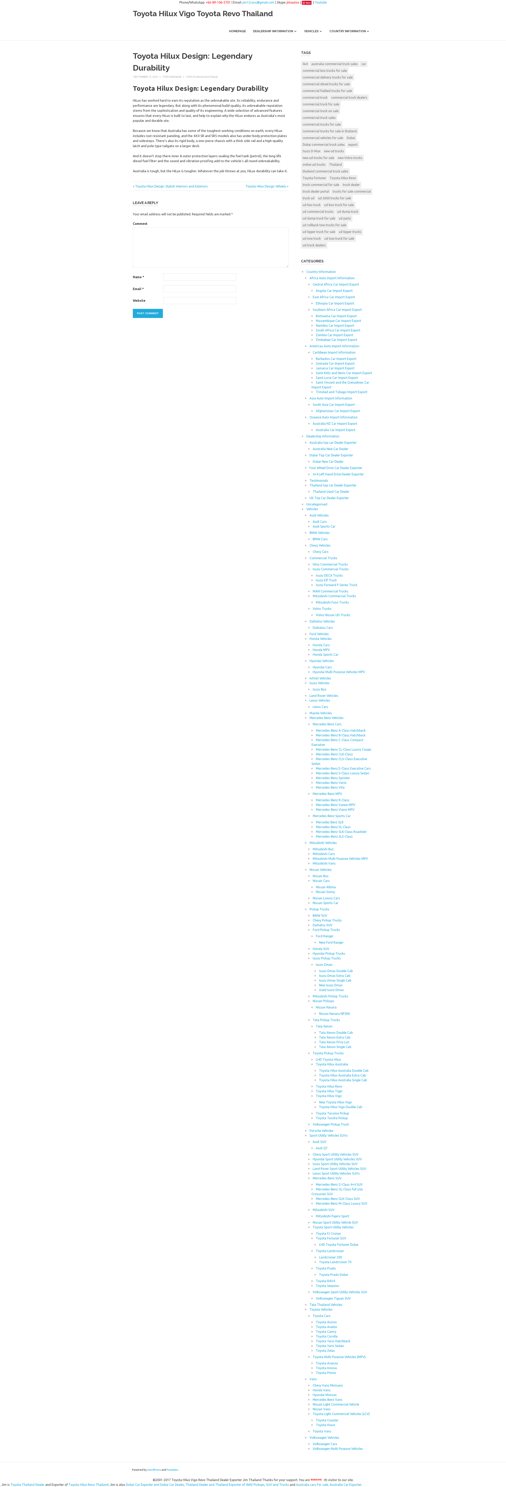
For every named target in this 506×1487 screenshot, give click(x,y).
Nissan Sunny (325, 892)
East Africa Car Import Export (334, 297)
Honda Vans (321, 1390)
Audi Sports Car (324, 526)
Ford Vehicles (319, 634)
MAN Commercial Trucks (330, 591)
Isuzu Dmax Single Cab (335, 980)
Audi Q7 (322, 1148)
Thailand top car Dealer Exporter (333, 485)
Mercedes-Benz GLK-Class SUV (338, 1198)
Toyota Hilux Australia (202, 76)
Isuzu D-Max (311, 151)
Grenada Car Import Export (335, 363)
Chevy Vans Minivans (328, 1385)
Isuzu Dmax (324, 964)
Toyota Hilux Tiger (329, 1091)
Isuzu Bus (319, 689)
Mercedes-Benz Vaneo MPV (335, 805)
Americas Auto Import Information (334, 346)
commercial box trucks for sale (325, 70)
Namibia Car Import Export (335, 325)
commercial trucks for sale (322, 124)
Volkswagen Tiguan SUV (333, 1298)
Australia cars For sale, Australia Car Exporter (328, 1484)
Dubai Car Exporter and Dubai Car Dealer (155, 1484)
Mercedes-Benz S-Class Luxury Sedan (342, 773)
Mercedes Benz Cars (327, 724)
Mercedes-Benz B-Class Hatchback (340, 735)
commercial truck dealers (349, 97)
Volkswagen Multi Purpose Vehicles (338, 1448)
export (353, 144)
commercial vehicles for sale (323, 138)
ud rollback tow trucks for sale (324, 225)
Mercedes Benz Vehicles (327, 718)
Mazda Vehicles (321, 713)
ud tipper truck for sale (319, 232)
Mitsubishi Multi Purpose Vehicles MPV (340, 858)
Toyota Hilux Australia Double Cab (343, 1070)
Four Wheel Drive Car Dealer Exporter (336, 468)
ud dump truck (347, 211)
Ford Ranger (324, 936)
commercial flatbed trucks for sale (327, 91)
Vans (313, 1379)
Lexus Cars (320, 707)
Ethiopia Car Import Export (335, 303)
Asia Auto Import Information (331, 398)
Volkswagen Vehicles (324, 1437)
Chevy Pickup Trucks (327, 920)
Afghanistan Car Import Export (338, 411)
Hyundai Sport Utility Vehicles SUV (337, 1159)
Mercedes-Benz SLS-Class (334, 836)
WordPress (154, 1469)
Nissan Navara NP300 (334, 1013)
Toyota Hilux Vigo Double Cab (340, 1107)
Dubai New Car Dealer (328, 461)
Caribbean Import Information (334, 352)
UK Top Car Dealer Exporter (329, 498)
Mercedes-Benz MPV (327, 794)
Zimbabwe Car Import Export (336, 339)
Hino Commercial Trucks (330, 564)
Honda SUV (321, 949)
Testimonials (319, 480)
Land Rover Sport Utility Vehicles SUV (339, 1168)
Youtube (321, 2)
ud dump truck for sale (319, 218)
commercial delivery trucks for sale (328, 77)
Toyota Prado (326, 1268)
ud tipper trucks (350, 232)
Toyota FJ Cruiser (328, 1233)
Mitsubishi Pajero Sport (332, 1216)
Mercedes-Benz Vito (330, 787)
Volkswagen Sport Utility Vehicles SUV (340, 1292)
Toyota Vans (322, 1431)
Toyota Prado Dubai (333, 1274)
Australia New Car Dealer (330, 449)
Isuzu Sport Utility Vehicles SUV (335, 1164)
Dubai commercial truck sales (324, 144)
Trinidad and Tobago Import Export (341, 392)
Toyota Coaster (327, 1420)
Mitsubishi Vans (324, 863)
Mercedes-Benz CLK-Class (334, 754)
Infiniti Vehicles (320, 678)
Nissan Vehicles (321, 869)
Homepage (237, 31)
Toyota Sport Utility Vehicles (333, 1227)
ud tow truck (312, 238)
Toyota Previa (326, 1372)
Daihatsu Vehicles (322, 621)
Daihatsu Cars (323, 627)
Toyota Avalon (326, 1327)
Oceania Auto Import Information (334, 417)
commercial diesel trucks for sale (326, 84)
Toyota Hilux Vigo (329, 1096)
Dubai (351, 138)
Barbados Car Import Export (336, 358)
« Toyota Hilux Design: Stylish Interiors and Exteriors (170, 186)
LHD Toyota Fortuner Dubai (338, 1244)
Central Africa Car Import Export (336, 284)
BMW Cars (320, 539)
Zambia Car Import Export (334, 335)
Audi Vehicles (319, 515)
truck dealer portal (316, 191)
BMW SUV (320, 915)
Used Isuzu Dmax (331, 990)
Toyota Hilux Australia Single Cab (343, 1080)
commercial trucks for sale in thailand (330, 131)
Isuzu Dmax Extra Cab (334, 975)
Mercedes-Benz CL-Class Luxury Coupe (343, 749)
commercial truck (315, 97)
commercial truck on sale (321, 111)
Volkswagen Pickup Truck (331, 1124)
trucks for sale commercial (352, 191)
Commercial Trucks (323, 558)
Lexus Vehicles (320, 700)
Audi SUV (319, 1142)
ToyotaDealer (171, 76)
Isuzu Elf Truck (326, 580)
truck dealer (351, 184)
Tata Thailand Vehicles (326, 1304)
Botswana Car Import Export (336, 316)
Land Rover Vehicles (324, 695)
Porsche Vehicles (321, 1130)
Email (138, 289)
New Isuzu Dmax (331, 985)
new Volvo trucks (350, 158)
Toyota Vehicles (321, 1309)
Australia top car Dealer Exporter (333, 442)
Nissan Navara (326, 1007)
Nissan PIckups (323, 1001)
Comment (140, 223)
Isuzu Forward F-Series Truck (336, 585)
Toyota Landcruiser (330, 1251)
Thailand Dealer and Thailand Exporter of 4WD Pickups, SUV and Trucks (237, 1484)
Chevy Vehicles (320, 545)
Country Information (347, 31)
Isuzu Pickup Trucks (327, 958)
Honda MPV (321, 650)
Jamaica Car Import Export (335, 368)
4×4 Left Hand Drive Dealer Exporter (338, 474)
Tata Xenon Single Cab (335, 1047)
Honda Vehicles (321, 638)
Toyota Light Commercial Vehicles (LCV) (341, 1414)
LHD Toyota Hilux (328, 1059)
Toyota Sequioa (327, 1285)
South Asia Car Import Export (334, 404)
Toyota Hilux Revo (343, 178)
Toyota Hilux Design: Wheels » (266, 186)
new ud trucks (334, 151)
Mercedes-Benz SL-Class (333, 827)
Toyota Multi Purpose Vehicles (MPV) (339, 1357)
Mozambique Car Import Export (338, 321)
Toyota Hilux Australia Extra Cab (342, 1075)
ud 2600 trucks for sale (334, 198)
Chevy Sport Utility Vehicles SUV (336, 1154)
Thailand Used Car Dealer (331, 491)
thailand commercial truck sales (325, 171)
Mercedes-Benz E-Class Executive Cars (343, 768)
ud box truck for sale (339, 205)
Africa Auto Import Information (332, 278)
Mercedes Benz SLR (330, 822)
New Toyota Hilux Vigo (335, 1102)
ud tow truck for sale (339, 238)
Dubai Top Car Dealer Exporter (331, 455)
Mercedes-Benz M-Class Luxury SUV (341, 1203)
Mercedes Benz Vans (327, 1399)
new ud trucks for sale (318, 158)
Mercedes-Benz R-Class (332, 800)
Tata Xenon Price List (334, 1042)
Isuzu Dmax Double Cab (336, 971)
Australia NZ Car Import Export (335, 423)
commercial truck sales (319, 117)
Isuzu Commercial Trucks (331, 569)
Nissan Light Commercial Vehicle (336, 1404)
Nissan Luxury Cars (326, 898)
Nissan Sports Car (325, 903)
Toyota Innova (326, 1368)
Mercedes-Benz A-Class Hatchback (341, 730)
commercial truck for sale (321, 104)
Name (138, 277)
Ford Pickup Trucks (326, 930)
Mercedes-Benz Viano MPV (335, 809)
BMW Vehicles (320, 532)
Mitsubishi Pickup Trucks (330, 996)
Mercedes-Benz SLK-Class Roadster (341, 831)
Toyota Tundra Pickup (332, 1118)
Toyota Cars (321, 1316)
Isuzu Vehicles (319, 683)
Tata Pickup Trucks (326, 1020)
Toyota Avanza (327, 1363)
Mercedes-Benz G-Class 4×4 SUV (339, 1184)
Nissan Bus (321, 876)
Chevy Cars (321, 551)
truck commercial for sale (321, 184)
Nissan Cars (321, 881)
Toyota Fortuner (314, 178)
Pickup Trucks (319, 909)
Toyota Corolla (327, 1336)
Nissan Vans (321, 1409)
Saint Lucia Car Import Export (337, 377)
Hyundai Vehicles (322, 661)
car (363, 64)
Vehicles (311, 31)
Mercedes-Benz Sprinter (333, 778)
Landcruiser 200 (330, 1257)
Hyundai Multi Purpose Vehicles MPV (339, 672)
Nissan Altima (326, 887)
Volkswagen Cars (325, 1444)
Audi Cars (320, 521)
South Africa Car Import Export (338, 330)
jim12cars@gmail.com (258, 2)
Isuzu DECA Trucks (329, 575)
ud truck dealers (314, 245)
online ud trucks (314, 164)
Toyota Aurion (326, 1322)
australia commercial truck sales (334, 64)
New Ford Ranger (331, 942)
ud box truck (312, 205)
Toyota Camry (326, 1331)
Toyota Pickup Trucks (328, 1053)
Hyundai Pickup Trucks (329, 953)
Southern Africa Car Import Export (337, 309)
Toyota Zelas (325, 1350)
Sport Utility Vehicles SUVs (329, 1135)
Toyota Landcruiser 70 (335, 1262)
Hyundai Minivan (325, 1395)
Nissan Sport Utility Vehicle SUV (335, 1222)
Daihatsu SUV (322, 925)
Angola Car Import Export (334, 290)
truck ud (308, 198)
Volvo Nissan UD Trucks (333, 615)
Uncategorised (316, 504)
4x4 (305, 64)
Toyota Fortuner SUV (331, 1238)
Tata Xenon (324, 1026)
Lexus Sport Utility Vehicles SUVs (336, 1173)
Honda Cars (321, 645)
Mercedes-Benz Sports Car (332, 816)
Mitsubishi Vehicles (323, 843)
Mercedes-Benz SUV (327, 1178)
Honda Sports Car (325, 654)
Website (139, 300)
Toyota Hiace (325, 1425)
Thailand (335, 164)
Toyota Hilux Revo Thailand (89, 1484)
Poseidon (172, 1469)
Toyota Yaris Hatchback (333, 1341)
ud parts (345, 218)
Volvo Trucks (322, 608)
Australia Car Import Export (335, 430)
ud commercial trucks (318, 211)
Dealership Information (273, 31)
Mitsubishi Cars (324, 854)
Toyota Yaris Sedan (330, 1346)
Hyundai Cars (322, 667)
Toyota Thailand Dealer (27, 1484)
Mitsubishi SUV (323, 1210)
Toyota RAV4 (325, 1281)
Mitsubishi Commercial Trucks (334, 596)
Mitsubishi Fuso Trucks (332, 602)
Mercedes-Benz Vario (331, 782)
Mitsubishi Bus (323, 849)
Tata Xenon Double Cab (336, 1032)
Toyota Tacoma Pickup (332, 1113)
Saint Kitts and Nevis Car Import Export (344, 373)
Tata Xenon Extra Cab (334, 1037)
